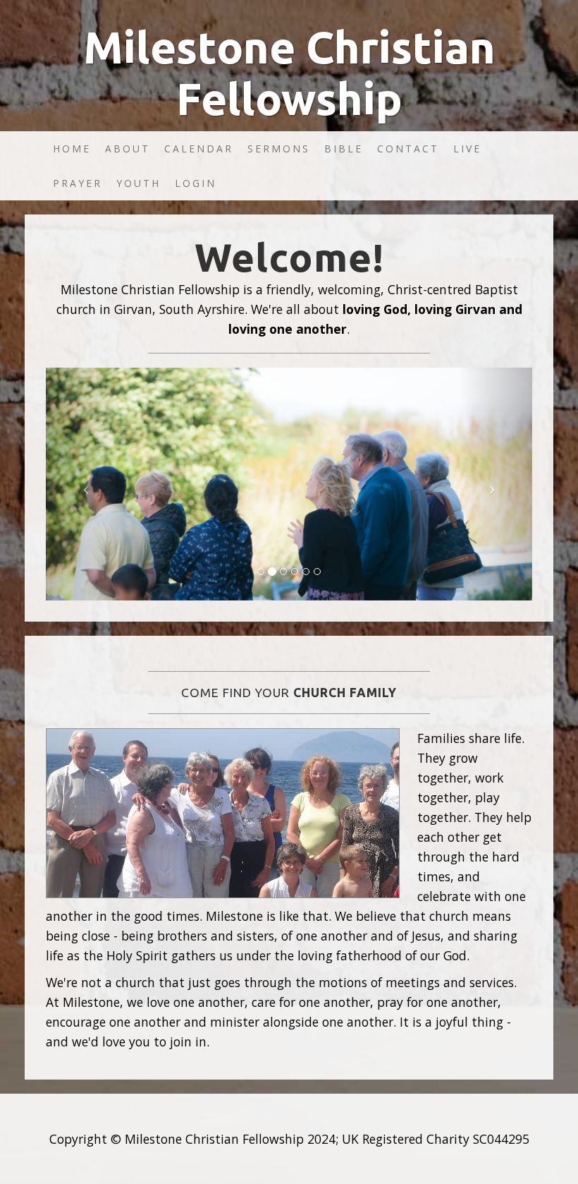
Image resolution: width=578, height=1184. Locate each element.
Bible (343, 148)
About (127, 148)
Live (467, 148)
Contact (408, 148)
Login (195, 183)
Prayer (77, 183)
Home (72, 148)
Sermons (278, 148)
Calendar (198, 148)
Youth (138, 183)
